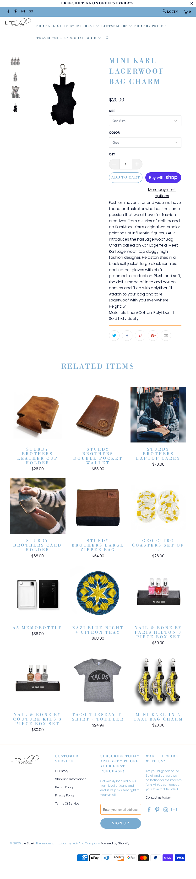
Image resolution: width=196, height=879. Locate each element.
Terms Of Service (67, 803)
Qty (112, 154)
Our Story (61, 771)
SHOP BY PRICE (149, 26)
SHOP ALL (46, 26)
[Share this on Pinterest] (140, 335)
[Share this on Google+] (153, 335)
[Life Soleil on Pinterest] (15, 12)
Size (112, 111)
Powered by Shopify (115, 843)
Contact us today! (158, 797)
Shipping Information (70, 779)
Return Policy (64, 787)
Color (114, 132)
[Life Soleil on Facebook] (8, 12)
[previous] (30, 98)
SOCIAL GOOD (84, 38)
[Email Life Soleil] (30, 12)
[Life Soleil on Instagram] (23, 12)
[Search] (107, 38)
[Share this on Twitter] (114, 335)
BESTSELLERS (114, 26)
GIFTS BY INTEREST (76, 26)
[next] (99, 98)
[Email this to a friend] (166, 335)
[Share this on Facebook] (127, 335)
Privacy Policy (65, 795)
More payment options (162, 193)
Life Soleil (28, 843)
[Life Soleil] (18, 23)
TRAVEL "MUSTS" (52, 38)
